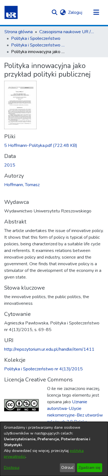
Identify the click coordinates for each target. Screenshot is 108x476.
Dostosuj (11, 467)
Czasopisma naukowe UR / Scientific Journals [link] (67, 32)
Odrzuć (67, 467)
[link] (40, 145)
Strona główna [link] (18, 32)
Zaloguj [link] (75, 12)
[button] (11, 12)
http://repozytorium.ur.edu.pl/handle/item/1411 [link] (49, 349)
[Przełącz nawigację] (96, 12)
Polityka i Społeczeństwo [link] (35, 38)
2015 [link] (9, 165)
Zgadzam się (89, 467)
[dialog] (54, 449)
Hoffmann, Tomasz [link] (22, 185)
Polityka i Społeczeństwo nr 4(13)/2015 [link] (38, 45)
